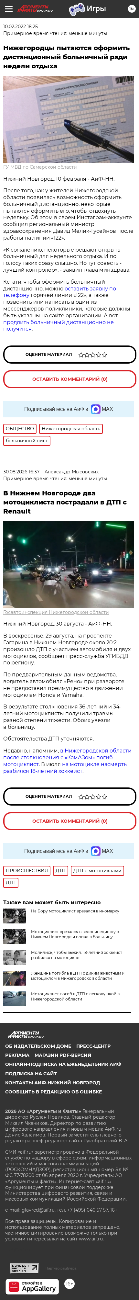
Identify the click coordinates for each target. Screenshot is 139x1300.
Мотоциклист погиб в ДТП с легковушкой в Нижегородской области (75, 996)
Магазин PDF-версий (63, 1055)
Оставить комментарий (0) (70, 379)
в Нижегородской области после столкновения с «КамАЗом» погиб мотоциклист (67, 757)
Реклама (17, 1055)
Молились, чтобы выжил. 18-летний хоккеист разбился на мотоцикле (76, 955)
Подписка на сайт (31, 1074)
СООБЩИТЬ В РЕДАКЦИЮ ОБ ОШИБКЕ (53, 1092)
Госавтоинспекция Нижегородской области (56, 612)
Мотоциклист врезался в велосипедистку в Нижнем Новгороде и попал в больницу (75, 934)
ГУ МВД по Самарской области (40, 167)
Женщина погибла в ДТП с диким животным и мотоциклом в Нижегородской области (77, 976)
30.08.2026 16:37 (21, 472)
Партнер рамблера (61, 1268)
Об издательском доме (38, 1046)
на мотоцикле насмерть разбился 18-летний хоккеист (65, 767)
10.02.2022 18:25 (20, 26)
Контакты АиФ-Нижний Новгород (52, 1083)
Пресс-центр (93, 1046)
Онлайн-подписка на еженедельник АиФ (63, 1064)
